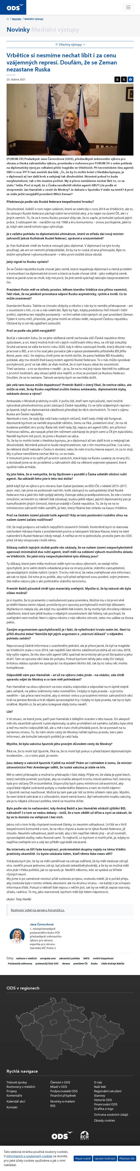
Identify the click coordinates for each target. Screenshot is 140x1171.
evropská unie (48, 958)
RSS (52, 1106)
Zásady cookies (104, 1120)
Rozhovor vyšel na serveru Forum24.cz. (38, 910)
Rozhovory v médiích (21, 1087)
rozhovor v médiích (26, 958)
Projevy (12, 1091)
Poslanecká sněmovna (20, 963)
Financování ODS (105, 1104)
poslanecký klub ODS (47, 963)
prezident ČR (80, 963)
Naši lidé (100, 1087)
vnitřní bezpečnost (103, 958)
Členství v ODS (60, 1082)
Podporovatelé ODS (64, 1091)
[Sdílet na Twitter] (124, 79)
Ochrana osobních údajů (111, 1115)
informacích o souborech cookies (29, 1156)
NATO (86, 958)
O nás (98, 1082)
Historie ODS (103, 1100)
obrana (66, 963)
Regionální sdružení (107, 1091)
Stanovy (99, 1096)
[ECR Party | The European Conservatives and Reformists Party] (84, 1135)
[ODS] (62, 1134)
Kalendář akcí (16, 1101)
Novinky (16, 19)
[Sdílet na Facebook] (130, 79)
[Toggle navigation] (128, 7)
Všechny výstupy (70, 44)
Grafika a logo (104, 1109)
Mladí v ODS (58, 1087)
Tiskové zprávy (17, 1082)
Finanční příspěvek (63, 1096)
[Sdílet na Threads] (117, 79)
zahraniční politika (69, 958)
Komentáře (14, 1096)
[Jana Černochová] (17, 936)
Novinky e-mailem (62, 1101)
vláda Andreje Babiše (112, 963)
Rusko (94, 963)
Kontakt (12, 1107)
